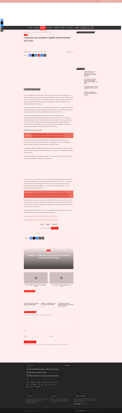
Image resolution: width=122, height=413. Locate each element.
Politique (36, 27)
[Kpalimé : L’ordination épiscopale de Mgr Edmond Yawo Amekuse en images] (79, 377)
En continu (70, 27)
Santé (52, 384)
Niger (42, 384)
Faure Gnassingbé (44, 382)
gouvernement (55, 382)
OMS (45, 384)
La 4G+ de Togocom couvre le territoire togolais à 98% (43, 220)
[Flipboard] (57, 233)
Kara (27, 384)
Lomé (30, 384)
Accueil (30, 27)
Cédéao (39, 382)
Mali (38, 384)
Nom (25, 330)
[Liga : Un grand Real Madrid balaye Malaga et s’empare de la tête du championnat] (67, 370)
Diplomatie (49, 27)
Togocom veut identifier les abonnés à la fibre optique (43, 216)
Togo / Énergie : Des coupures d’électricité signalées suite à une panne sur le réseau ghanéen (65, 304)
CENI (27, 382)
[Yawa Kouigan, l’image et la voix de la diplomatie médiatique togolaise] (31, 298)
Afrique (77, 27)
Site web (51, 336)
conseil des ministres (33, 382)
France (50, 382)
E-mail (25, 336)
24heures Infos (27, 51)
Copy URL (55, 228)
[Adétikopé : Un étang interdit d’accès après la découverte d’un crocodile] (48, 298)
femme (48, 224)
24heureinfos (40, 410)
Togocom (55, 224)
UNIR (32, 386)
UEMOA (27, 386)
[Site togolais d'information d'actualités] (61, 5)
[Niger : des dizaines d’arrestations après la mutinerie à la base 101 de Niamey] (67, 377)
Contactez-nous (95, 410)
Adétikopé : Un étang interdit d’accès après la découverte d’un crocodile (90, 93)
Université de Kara (37, 386)
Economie (56, 27)
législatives (34, 384)
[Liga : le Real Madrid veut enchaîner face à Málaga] (79, 370)
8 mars (42, 224)
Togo (56, 384)
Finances (63, 27)
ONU (49, 384)
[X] (76, 404)
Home (91, 410)
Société (43, 27)
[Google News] (46, 233)
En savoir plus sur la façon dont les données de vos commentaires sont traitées (55, 344)
